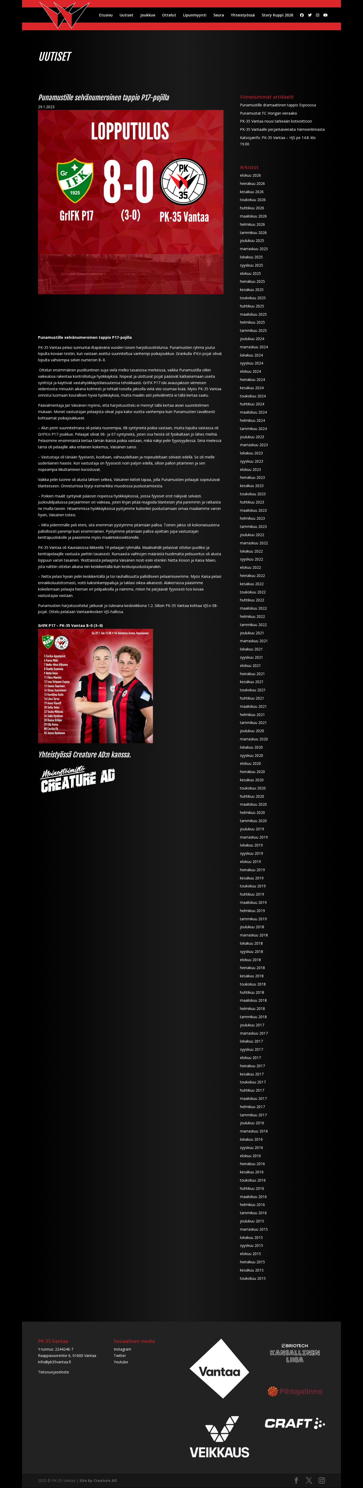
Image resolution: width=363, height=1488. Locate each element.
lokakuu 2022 (251, 551)
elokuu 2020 (250, 763)
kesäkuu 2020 (252, 779)
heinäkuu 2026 (252, 183)
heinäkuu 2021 (252, 673)
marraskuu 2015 (254, 1229)
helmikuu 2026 (252, 224)
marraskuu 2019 (254, 837)
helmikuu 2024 (252, 420)
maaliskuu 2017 (253, 1098)
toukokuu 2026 (253, 199)
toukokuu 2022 (253, 592)
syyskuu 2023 (251, 461)
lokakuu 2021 (251, 649)
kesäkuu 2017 (252, 1074)
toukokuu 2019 (253, 885)
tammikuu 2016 (253, 1212)
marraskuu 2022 (254, 542)
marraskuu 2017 (254, 1033)
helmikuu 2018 (252, 1008)
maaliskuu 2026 (253, 216)
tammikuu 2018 (253, 1016)
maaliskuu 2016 (253, 1196)
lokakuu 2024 (251, 355)
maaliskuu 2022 (253, 608)
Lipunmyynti (194, 15)
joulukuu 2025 (252, 240)
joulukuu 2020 (252, 730)
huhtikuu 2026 (252, 207)
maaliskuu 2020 (253, 804)
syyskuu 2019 (251, 853)
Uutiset (126, 15)
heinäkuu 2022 (252, 575)
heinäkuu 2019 (252, 869)
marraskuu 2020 (254, 738)
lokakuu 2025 (251, 256)
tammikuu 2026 (253, 232)
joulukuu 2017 (252, 1024)
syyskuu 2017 (251, 1049)
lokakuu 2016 (251, 1139)
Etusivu (106, 15)
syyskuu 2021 (251, 657)
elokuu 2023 (250, 469)
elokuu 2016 (250, 1155)
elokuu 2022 (250, 567)
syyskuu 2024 (251, 363)
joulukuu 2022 (252, 534)
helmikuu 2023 (252, 518)
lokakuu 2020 (251, 747)
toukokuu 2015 (253, 1278)
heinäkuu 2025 (252, 281)
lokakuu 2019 (251, 845)
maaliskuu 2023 (253, 510)
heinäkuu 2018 (252, 967)
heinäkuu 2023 (252, 477)
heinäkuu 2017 (252, 1065)
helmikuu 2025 (252, 322)
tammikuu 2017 (253, 1114)
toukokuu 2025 (253, 297)
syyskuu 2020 (251, 755)
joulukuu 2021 (252, 632)
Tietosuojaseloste (53, 1371)
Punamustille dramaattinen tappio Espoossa (278, 104)
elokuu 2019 (250, 861)
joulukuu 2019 (252, 828)
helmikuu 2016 (252, 1204)
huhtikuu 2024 (252, 403)
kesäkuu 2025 (252, 289)
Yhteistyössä (243, 15)
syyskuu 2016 (251, 1147)
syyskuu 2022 (251, 559)
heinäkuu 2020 (252, 771)
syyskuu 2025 (251, 265)
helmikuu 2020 (252, 812)
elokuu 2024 (250, 371)
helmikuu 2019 (252, 910)
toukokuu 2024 (253, 395)
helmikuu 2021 (252, 714)
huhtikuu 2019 (252, 894)
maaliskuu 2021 (253, 706)
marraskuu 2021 (254, 640)
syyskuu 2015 (251, 1245)
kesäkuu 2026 (252, 191)
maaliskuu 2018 (253, 1000)
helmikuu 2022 (252, 616)
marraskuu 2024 (254, 346)
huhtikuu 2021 (252, 698)
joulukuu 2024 (252, 338)
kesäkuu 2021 (252, 681)
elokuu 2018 (250, 959)
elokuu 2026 (250, 175)
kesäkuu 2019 (252, 877)
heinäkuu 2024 (252, 379)
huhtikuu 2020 (252, 796)
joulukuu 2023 (252, 436)
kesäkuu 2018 (252, 975)
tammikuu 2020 (253, 820)
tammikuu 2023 (253, 526)
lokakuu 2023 (251, 452)
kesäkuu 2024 (252, 387)
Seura (218, 15)
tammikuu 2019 (253, 918)
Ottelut (169, 15)
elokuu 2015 (250, 1253)
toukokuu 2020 (253, 788)
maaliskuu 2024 (253, 412)
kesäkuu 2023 (252, 485)
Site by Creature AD (98, 1480)
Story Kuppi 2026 (277, 15)
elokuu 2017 (250, 1057)
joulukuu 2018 (252, 926)
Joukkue (147, 15)
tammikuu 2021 (253, 722)
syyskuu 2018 (251, 951)
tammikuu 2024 (253, 428)
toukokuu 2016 (253, 1180)
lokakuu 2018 (251, 943)
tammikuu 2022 (253, 624)
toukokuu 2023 (253, 493)
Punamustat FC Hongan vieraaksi (268, 113)
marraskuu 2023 (254, 444)
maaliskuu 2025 (253, 314)
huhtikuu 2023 (252, 502)
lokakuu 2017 (251, 1041)
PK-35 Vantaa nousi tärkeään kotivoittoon (276, 121)
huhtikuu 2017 (252, 1090)
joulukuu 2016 (252, 1122)
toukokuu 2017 (253, 1081)
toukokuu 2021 (253, 689)
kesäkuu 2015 (252, 1270)
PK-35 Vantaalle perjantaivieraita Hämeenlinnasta (282, 129)
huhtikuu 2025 (252, 306)
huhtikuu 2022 (252, 599)
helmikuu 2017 (252, 1106)
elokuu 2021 (250, 665)
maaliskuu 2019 (253, 902)
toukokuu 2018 (253, 984)
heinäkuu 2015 (252, 1261)
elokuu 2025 (250, 273)
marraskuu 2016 (254, 1131)
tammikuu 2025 (253, 330)
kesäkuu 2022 (252, 583)
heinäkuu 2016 (252, 1163)
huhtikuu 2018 (252, 992)
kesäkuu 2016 (252, 1171)
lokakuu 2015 (251, 1237)
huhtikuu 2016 (252, 1188)
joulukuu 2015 (252, 1221)
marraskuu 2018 (254, 935)
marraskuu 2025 (254, 248)
